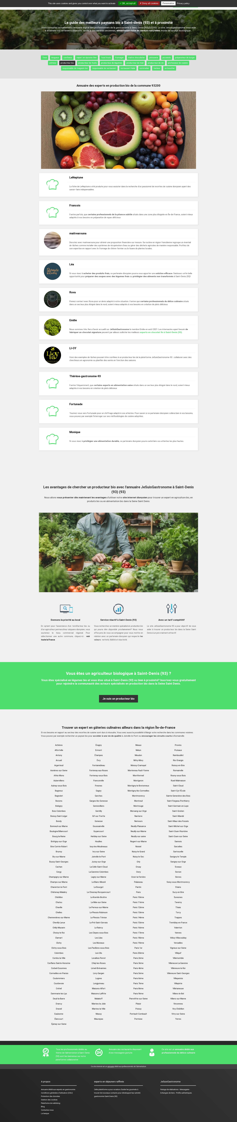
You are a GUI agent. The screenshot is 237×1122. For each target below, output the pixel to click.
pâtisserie (153, 57)
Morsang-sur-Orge (138, 811)
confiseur (68, 57)
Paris (138, 892)
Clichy (58, 943)
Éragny (99, 745)
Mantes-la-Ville (98, 1009)
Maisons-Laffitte (98, 993)
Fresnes (98, 786)
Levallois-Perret (99, 958)
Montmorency (138, 796)
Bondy (59, 821)
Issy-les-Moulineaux (98, 846)
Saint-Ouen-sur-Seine (178, 836)
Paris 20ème (138, 953)
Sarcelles (178, 846)
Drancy (59, 1004)
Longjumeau (98, 983)
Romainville (178, 770)
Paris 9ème (138, 993)
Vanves (178, 933)
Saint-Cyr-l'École (178, 791)
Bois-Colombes (59, 811)
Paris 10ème (138, 897)
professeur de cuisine (178, 63)
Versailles (178, 943)
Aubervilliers (58, 781)
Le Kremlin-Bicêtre (99, 897)
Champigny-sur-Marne (59, 877)
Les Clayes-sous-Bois (98, 933)
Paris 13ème (138, 912)
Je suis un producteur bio (118, 698)
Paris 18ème (138, 938)
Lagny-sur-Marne (98, 877)
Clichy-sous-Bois (58, 948)
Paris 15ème (138, 923)
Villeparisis (178, 978)
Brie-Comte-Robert (58, 846)
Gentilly (98, 811)
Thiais (178, 907)
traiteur (156, 68)
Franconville (98, 781)
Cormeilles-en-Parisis (58, 973)
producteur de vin (156, 63)
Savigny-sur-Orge (178, 862)
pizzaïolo (167, 57)
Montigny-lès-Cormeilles (138, 791)
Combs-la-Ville (59, 958)
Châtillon (59, 897)
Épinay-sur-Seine (58, 1024)
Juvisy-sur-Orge (99, 862)
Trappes (178, 917)
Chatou (59, 902)
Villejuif (178, 953)
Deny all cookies (150, 3)
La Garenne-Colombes (98, 872)
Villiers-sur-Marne (178, 999)
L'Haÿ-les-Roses (99, 963)
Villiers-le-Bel (178, 993)
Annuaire (44, 1089)
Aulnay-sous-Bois (59, 786)
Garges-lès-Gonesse (99, 801)
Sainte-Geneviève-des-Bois (178, 796)
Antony (59, 755)
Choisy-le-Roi (59, 933)
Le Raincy (98, 928)
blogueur (55, 57)
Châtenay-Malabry (59, 892)
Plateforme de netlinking (50, 1103)
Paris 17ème (138, 933)
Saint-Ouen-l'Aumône (178, 831)
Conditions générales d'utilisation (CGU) (57, 1093)
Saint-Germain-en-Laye (178, 806)
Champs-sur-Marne (58, 882)
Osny (138, 872)
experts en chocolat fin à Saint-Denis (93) (161, 332)
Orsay (138, 867)
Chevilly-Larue (59, 923)
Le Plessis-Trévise (99, 917)
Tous (44, 57)
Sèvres (178, 877)
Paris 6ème (138, 978)
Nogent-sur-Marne (138, 841)
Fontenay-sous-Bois (99, 775)
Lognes (98, 978)
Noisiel (138, 846)
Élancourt (59, 1019)
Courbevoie (59, 983)
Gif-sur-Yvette (98, 816)
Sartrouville (178, 852)
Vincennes (178, 1004)
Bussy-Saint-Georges (58, 862)
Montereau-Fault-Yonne (138, 770)
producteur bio (67, 63)
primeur (52, 63)
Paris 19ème (138, 943)
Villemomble (178, 958)
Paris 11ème (138, 902)
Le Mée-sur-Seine (98, 902)
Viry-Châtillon (178, 1009)
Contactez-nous (47, 1110)
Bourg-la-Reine (58, 836)
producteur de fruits (87, 63)
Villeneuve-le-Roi (178, 968)
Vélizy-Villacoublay (178, 938)
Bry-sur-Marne (59, 857)
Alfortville (59, 750)
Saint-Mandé (178, 816)
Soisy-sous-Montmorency (178, 882)
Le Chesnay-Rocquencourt (98, 892)
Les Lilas (98, 938)
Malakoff (99, 999)
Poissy (138, 1009)
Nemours (138, 821)
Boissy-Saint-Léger (58, 816)
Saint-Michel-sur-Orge (178, 826)
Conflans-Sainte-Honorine (58, 963)
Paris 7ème (138, 983)
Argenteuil (58, 765)
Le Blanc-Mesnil (99, 882)
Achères (59, 745)
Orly (138, 862)
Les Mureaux (98, 943)
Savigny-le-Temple (178, 857)
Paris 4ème (138, 968)
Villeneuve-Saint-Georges (178, 973)
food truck (106, 57)
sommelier (144, 68)
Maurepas (98, 1019)
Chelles (59, 912)
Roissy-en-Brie (178, 765)
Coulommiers (59, 978)
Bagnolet (59, 796)
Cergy (58, 872)
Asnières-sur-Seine (58, 770)
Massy (99, 1014)
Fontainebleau (98, 765)
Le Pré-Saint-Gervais (99, 923)
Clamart (58, 938)
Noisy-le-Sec (138, 857)
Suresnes (178, 897)
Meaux (138, 745)
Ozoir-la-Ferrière (138, 877)
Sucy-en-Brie (178, 892)
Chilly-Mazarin (59, 928)
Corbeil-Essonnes (59, 968)
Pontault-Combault (138, 1014)
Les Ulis (98, 953)
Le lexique (45, 1113)
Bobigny (58, 806)
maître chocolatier (136, 57)
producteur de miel (134, 63)
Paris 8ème (138, 988)
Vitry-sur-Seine (178, 1014)
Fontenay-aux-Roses (98, 770)
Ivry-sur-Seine (99, 852)
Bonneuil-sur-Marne (59, 826)
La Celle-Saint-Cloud (99, 867)
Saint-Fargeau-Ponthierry (178, 801)
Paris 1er (138, 948)
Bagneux (59, 791)
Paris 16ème (138, 928)
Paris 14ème (138, 917)
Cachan (59, 867)
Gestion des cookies (49, 1100)
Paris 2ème (138, 958)
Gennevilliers (98, 806)
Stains (178, 887)
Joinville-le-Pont (99, 857)
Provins (178, 745)
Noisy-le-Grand (138, 852)
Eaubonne (58, 1014)
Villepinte (178, 983)
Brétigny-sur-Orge (59, 841)
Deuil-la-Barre (59, 999)
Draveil (59, 1009)
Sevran (178, 872)
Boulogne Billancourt (59, 831)
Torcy (178, 912)
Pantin (138, 887)
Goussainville (98, 826)
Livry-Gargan (98, 973)
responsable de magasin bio (75, 68)
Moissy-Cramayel (138, 765)
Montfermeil (138, 775)
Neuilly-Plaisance (138, 826)
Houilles (98, 841)
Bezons (59, 801)
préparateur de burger (185, 57)
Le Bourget (98, 887)
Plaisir (138, 1004)
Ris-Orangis (178, 760)
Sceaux (178, 867)
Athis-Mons (59, 775)
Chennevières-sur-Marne (59, 917)
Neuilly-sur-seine (138, 836)
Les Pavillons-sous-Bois (98, 948)
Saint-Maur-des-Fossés (178, 821)
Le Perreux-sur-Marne (98, 907)
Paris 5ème (138, 973)
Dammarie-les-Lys (59, 993)
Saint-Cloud (178, 786)
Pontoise (138, 1019)
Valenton (178, 928)
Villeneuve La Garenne (178, 963)
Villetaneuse (178, 988)
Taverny (178, 902)
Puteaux (178, 750)
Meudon (138, 755)
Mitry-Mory (138, 760)
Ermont (98, 750)
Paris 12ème (138, 907)
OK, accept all (128, 3)
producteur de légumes (111, 63)
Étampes (99, 755)
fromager (119, 57)
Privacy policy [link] (183, 3)
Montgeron (138, 781)
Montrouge (138, 806)
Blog (43, 1107)
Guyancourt (99, 831)
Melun (138, 750)
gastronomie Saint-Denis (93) (105, 1096)
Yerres (178, 1019)
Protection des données (50, 1096)
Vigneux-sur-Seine (178, 948)
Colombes (58, 953)
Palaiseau (138, 882)
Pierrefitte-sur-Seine (138, 999)
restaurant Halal (128, 68)
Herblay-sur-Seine (99, 836)
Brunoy (59, 852)
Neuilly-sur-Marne (138, 831)
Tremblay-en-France (178, 923)
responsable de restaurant (104, 68)
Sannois (178, 841)
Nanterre (138, 816)
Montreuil (138, 801)
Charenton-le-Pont (59, 887)
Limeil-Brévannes (98, 968)
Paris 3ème (138, 963)
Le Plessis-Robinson (99, 912)
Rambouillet (178, 755)
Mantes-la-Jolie (99, 1004)
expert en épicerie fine (87, 57)
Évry (99, 760)
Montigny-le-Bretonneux (138, 786)
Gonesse (99, 821)
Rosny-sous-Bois (178, 775)
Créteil (59, 988)
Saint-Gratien (178, 811)
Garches (98, 796)
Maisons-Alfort (98, 988)
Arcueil (59, 760)
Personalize (168, 3)
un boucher (170, 68)
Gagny (98, 791)
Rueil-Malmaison (178, 781)
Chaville (59, 907)
